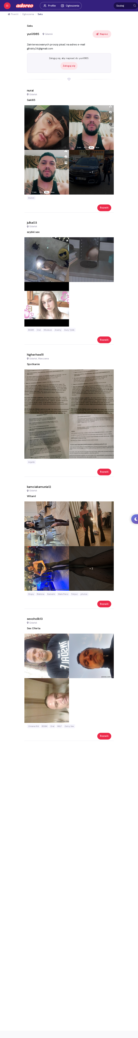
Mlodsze (48, 330)
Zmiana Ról (33, 726)
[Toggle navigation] (7, 5)
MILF (59, 726)
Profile (52, 5)
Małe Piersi (63, 594)
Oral (39, 330)
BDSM (31, 330)
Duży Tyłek (69, 330)
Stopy (31, 594)
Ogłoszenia (72, 5)
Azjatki (31, 462)
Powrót (14, 14)
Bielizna (40, 594)
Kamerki (51, 594)
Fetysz (74, 594)
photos (84, 594)
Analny (58, 330)
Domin (31, 198)
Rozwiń (104, 207)
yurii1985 (33, 34)
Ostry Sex (69, 726)
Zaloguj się (69, 65)
